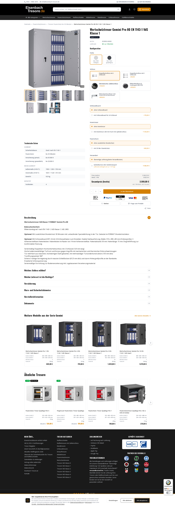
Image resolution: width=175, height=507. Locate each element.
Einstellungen (113, 500)
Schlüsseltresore (114, 17)
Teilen (149, 208)
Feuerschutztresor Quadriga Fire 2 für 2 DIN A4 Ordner (133, 412)
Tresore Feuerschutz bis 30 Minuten (60, 24)
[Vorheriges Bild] (27, 58)
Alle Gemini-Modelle (142, 316)
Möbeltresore (90, 17)
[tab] (30, 95)
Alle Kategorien (33, 17)
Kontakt (26, 474)
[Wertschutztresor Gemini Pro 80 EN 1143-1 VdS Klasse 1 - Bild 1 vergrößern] (54, 58)
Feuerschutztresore (64, 17)
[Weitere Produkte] (151, 343)
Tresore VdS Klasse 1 (64, 466)
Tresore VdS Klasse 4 (64, 474)
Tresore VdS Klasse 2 (64, 469)
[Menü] (172, 480)
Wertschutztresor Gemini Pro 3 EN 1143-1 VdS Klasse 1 (99, 352)
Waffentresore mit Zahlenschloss (68, 443)
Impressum (88, 502)
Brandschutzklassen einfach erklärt (35, 440)
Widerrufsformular (30, 465)
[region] (87, 342)
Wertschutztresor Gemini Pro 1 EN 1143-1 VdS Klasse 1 (37, 352)
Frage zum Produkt (137, 203)
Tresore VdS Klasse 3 (64, 472)
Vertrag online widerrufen (32, 462)
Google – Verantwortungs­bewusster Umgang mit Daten (48, 504)
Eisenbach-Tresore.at (31, 471)
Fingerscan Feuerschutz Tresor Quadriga (70, 411)
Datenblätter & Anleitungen (33, 459)
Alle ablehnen (127, 500)
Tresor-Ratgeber (29, 446)
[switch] (168, 492)
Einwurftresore (62, 452)
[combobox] (87, 9)
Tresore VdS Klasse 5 (64, 477)
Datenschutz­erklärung (77, 502)
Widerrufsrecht (29, 468)
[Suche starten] (118, 9)
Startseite (27, 24)
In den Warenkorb (127, 191)
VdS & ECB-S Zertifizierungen (33, 443)
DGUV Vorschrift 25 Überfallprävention (36, 449)
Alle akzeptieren (142, 500)
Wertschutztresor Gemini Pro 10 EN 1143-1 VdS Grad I (131, 352)
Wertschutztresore (49, 17)
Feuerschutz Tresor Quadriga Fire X (37, 411)
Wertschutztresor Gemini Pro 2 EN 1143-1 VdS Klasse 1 (68, 352)
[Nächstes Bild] (82, 58)
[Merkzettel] (134, 9)
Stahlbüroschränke (128, 17)
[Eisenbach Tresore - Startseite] (35, 9)
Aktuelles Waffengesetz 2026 (33, 452)
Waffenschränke (78, 17)
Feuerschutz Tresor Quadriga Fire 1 (100, 411)
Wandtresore (102, 17)
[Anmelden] (129, 9)
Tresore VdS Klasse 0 (64, 463)
